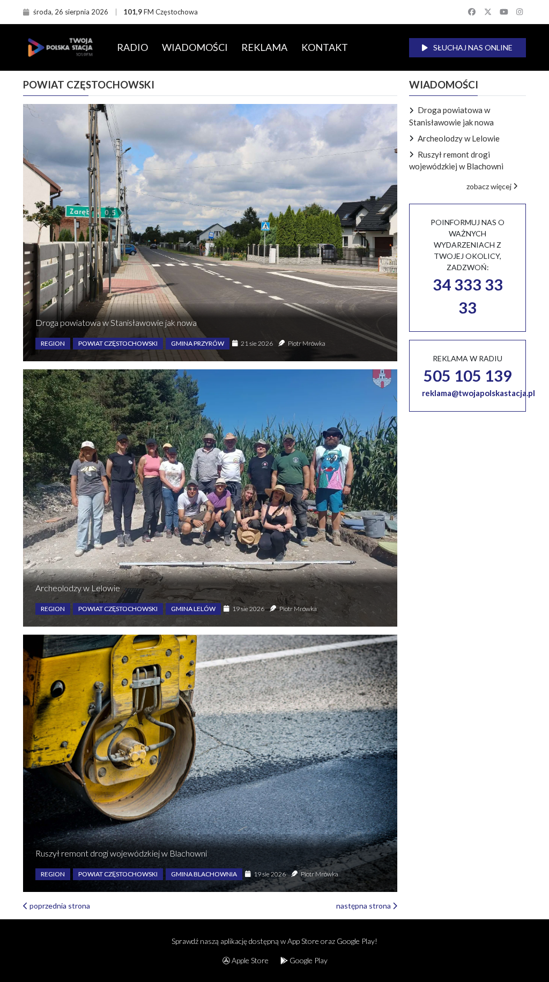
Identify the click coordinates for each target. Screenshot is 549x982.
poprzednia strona (59, 905)
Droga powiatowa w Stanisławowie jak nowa (116, 322)
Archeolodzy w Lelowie (77, 588)
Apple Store (249, 960)
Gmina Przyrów (197, 343)
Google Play (308, 960)
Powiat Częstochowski (118, 343)
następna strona (364, 905)
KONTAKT (324, 47)
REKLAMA (264, 47)
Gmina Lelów (193, 609)
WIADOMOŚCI (195, 47)
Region (53, 343)
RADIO (132, 47)
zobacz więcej (489, 186)
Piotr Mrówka (306, 343)
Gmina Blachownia (204, 874)
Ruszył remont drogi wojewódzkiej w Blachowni (121, 853)
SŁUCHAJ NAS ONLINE (472, 47)
